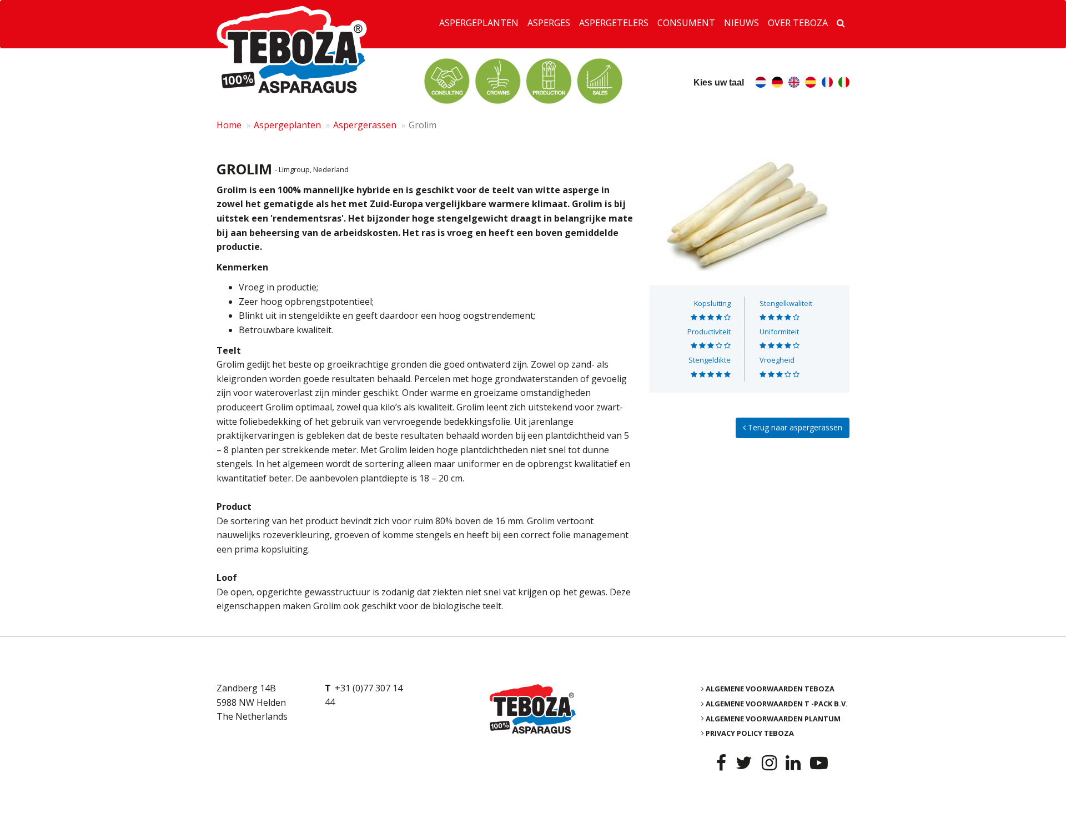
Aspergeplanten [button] (479, 23)
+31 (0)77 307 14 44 (364, 695)
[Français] (827, 84)
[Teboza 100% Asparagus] (533, 708)
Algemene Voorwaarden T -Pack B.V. (776, 704)
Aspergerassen (364, 125)
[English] (794, 84)
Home (229, 125)
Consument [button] (686, 23)
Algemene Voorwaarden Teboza (770, 689)
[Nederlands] (760, 84)
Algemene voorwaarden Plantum (773, 718)
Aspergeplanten (287, 125)
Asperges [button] (548, 23)
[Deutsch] (777, 84)
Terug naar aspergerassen (794, 427)
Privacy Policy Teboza (750, 733)
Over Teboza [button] (798, 23)
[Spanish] (810, 84)
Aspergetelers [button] (613, 23)
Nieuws (741, 23)
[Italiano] (843, 84)
